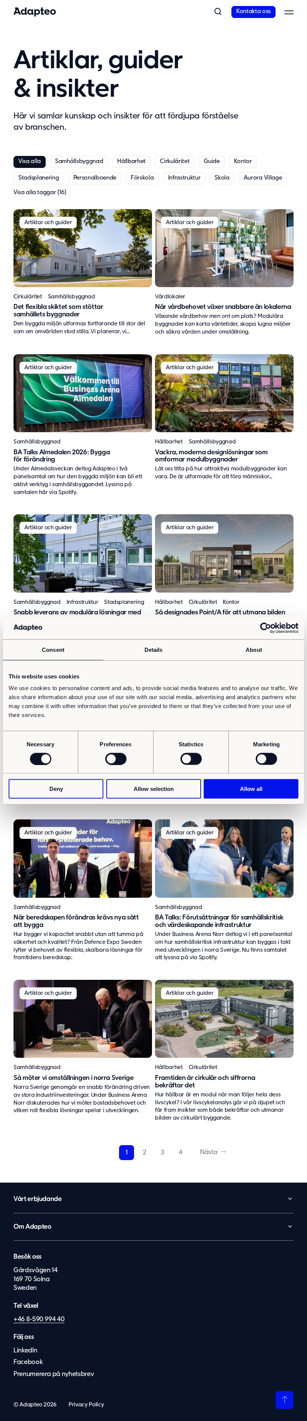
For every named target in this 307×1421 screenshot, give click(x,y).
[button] (217, 11)
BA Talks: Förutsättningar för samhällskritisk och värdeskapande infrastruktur (219, 921)
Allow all (251, 789)
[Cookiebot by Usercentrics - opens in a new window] (265, 627)
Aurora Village (263, 178)
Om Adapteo (32, 1226)
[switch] (116, 759)
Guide (211, 162)
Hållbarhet (131, 162)
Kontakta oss (253, 12)
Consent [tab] (53, 649)
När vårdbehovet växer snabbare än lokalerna (223, 307)
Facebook (28, 1362)
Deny (56, 789)
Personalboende (95, 178)
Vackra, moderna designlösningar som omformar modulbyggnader (211, 456)
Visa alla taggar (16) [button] (39, 193)
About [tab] (254, 649)
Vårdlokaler (170, 296)
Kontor (243, 162)
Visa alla (29, 162)
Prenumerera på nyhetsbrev (53, 1374)
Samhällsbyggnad (79, 162)
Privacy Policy (86, 1405)
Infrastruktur (184, 178)
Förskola (142, 178)
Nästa (208, 1152)
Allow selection (154, 789)
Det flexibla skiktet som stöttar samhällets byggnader (58, 311)
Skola (222, 178)
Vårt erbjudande (37, 1199)
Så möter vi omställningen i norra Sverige (73, 1078)
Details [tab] (154, 649)
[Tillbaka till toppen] (285, 1400)
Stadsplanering (38, 178)
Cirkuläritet (174, 162)
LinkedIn (25, 1350)
